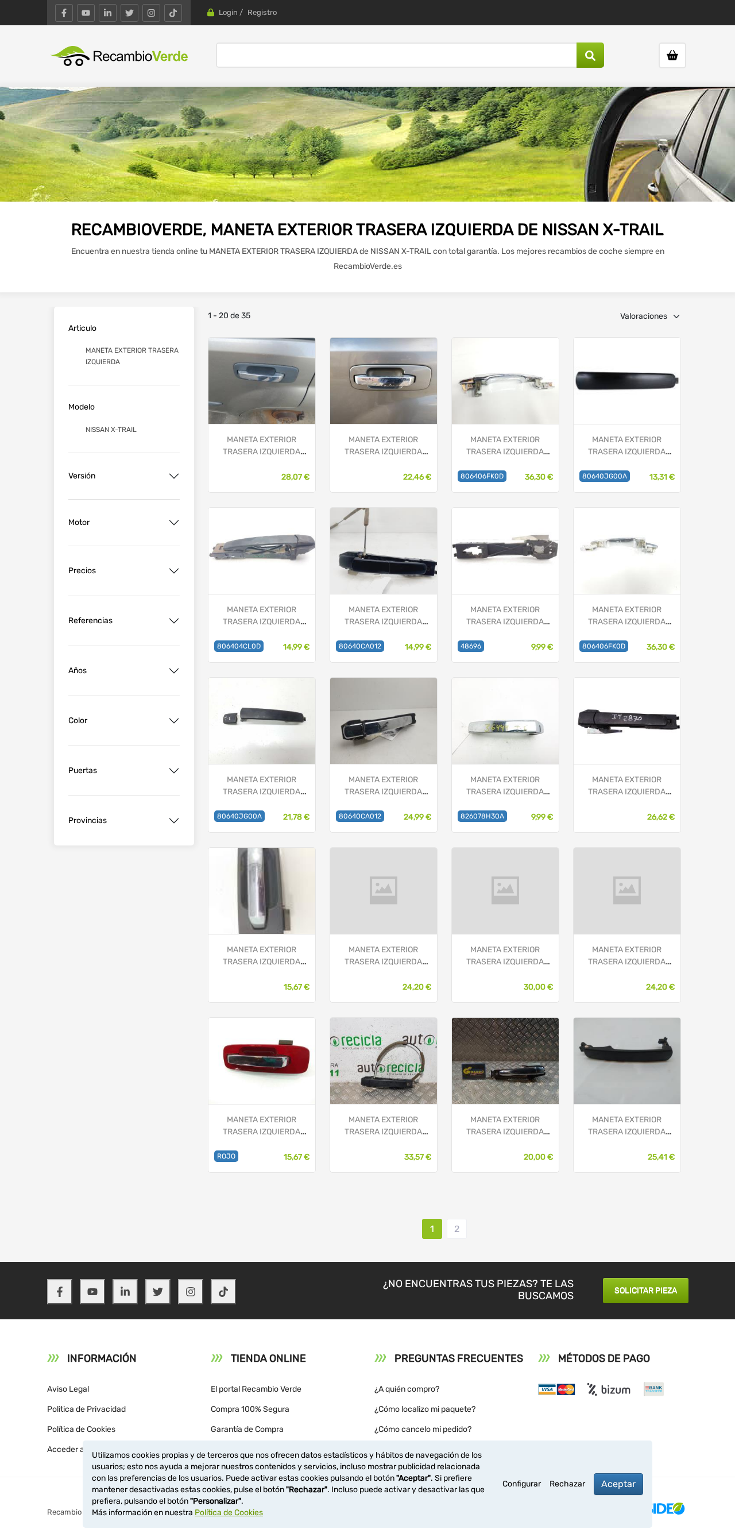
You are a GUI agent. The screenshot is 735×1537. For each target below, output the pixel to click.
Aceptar (618, 1483)
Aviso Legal (68, 1389)
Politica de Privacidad (86, 1409)
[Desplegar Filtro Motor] (174, 522)
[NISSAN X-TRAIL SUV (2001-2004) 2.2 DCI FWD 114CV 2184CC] (505, 720)
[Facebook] (64, 13)
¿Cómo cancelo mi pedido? (422, 1429)
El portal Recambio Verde (256, 1389)
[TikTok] (173, 13)
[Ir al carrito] (672, 55)
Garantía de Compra (247, 1429)
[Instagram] (151, 13)
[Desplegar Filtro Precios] (174, 571)
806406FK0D (482, 476)
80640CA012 (360, 646)
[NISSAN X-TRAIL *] (261, 380)
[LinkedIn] (108, 13)
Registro (262, 12)
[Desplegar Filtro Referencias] (174, 621)
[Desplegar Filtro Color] (174, 721)
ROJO (226, 1156)
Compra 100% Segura (250, 1409)
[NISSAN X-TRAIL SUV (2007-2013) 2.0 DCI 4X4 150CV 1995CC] (627, 380)
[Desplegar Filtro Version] (174, 476)
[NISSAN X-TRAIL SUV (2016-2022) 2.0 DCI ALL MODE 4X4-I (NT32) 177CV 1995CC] (505, 380)
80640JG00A (604, 476)
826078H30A (482, 816)
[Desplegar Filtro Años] (174, 671)
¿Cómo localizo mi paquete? (424, 1409)
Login (228, 12)
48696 (471, 646)
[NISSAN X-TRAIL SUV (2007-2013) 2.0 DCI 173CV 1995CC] (261, 720)
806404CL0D (239, 646)
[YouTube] (86, 13)
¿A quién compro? (406, 1389)
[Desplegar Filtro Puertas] (174, 771)
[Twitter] (129, 13)
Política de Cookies (81, 1429)
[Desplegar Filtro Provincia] (174, 821)
